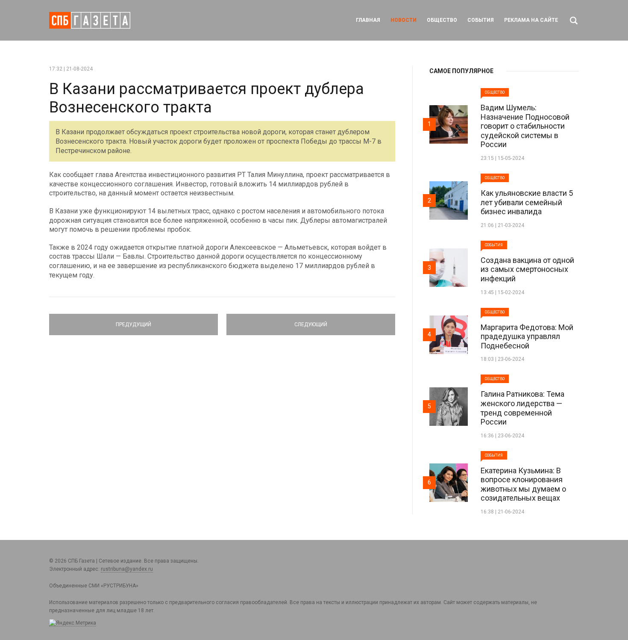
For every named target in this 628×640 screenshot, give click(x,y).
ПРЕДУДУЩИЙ (133, 320)
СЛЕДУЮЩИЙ (310, 320)
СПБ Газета (89, 20)
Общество (442, 20)
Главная (368, 20)
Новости (403, 20)
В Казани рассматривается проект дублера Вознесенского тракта (206, 98)
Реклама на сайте (531, 20)
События (480, 20)
